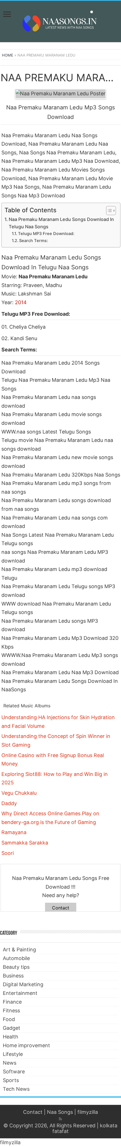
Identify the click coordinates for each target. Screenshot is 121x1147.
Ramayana (13, 832)
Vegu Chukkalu (19, 793)
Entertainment (20, 993)
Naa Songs (60, 1112)
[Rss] (60, 1119)
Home (7, 55)
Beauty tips (16, 967)
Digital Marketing (23, 984)
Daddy (9, 803)
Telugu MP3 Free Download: (46, 233)
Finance (12, 1002)
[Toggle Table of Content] (108, 210)
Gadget (11, 1028)
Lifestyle (13, 1054)
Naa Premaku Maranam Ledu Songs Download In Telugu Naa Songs (61, 222)
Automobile (16, 958)
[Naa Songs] (60, 20)
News (9, 1063)
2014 (21, 302)
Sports (11, 1080)
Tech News (16, 1089)
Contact (60, 908)
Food (9, 1019)
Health (10, 1037)
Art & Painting (19, 949)
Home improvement (26, 1045)
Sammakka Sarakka (24, 843)
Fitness (11, 1010)
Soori (7, 853)
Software (14, 1071)
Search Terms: (33, 240)
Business (13, 976)
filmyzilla (87, 1112)
